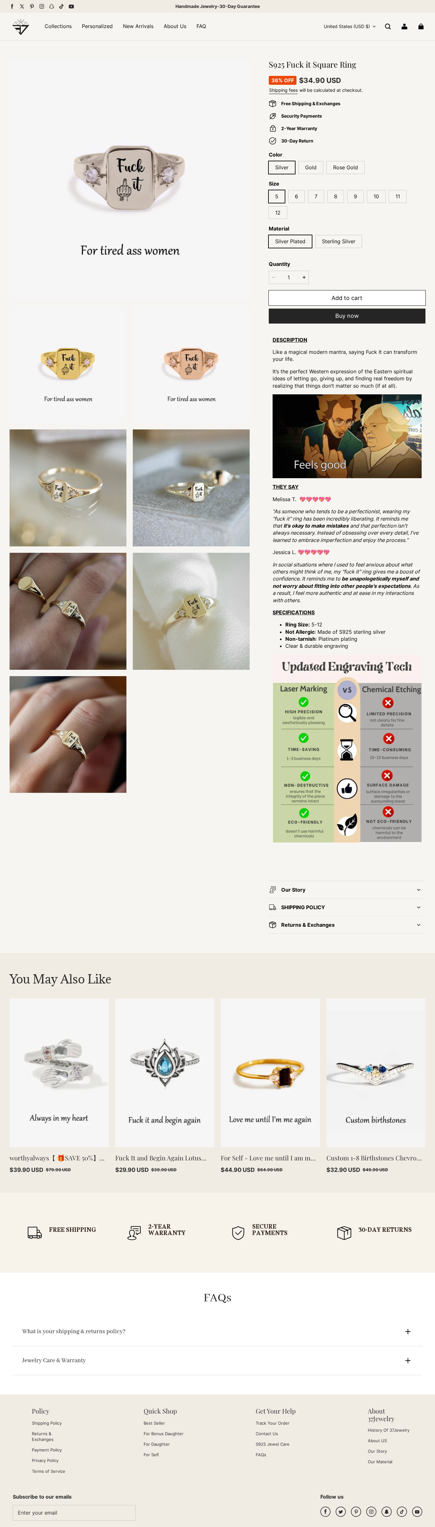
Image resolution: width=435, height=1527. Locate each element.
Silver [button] (282, 167)
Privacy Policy (45, 1460)
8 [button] (335, 196)
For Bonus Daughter (163, 1433)
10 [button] (376, 196)
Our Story (377, 1451)
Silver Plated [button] (290, 241)
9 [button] (355, 196)
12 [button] (278, 212)
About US (377, 1440)
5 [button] (276, 196)
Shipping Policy (47, 1423)
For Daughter (157, 1444)
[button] (387, 26)
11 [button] (398, 196)
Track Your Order (272, 1423)
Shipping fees (283, 90)
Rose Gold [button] (345, 167)
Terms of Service (48, 1471)
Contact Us (267, 1433)
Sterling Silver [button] (338, 241)
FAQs (261, 1454)
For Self (151, 1454)
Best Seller (154, 1423)
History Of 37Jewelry (389, 1430)
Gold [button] (311, 167)
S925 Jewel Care (272, 1444)
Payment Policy (47, 1449)
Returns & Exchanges (42, 1436)
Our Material (380, 1461)
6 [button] (296, 196)
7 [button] (316, 196)
